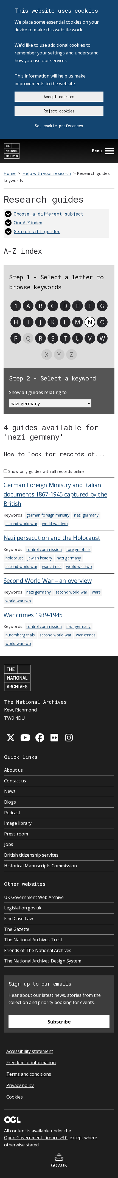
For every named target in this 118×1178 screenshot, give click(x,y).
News (10, 791)
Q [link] (28, 338)
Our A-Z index (28, 223)
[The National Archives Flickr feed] (54, 737)
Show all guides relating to (38, 392)
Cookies (14, 1097)
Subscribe (59, 1021)
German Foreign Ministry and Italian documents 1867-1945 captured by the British (55, 494)
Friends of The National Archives (37, 950)
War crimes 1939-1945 (33, 615)
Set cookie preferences (59, 125)
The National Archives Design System (42, 961)
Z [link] (71, 354)
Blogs (10, 802)
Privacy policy (20, 1085)
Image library (18, 823)
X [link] (46, 354)
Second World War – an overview (47, 580)
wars (96, 592)
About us (13, 770)
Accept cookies (59, 96)
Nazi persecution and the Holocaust (52, 538)
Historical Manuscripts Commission (40, 866)
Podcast (12, 813)
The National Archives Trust (33, 940)
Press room (16, 834)
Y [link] (59, 354)
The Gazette (16, 929)
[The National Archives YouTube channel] (25, 737)
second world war (21, 523)
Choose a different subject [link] (48, 214)
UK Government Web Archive (34, 897)
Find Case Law (18, 918)
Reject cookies (59, 111)
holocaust (14, 558)
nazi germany (86, 515)
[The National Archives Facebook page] (39, 737)
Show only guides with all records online (46, 471)
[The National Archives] (11, 151)
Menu (97, 150)
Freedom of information (31, 1063)
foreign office (78, 549)
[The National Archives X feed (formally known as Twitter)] (10, 737)
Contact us (15, 781)
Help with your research (47, 173)
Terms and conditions (28, 1074)
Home (10, 173)
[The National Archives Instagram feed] (68, 737)
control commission (43, 549)
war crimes (51, 566)
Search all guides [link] (37, 231)
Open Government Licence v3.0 (36, 1138)
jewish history (39, 558)
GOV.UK (59, 1165)
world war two (55, 523)
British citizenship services (31, 855)
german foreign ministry (47, 515)
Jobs (8, 844)
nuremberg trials (20, 635)
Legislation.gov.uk (22, 908)
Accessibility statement (29, 1051)
